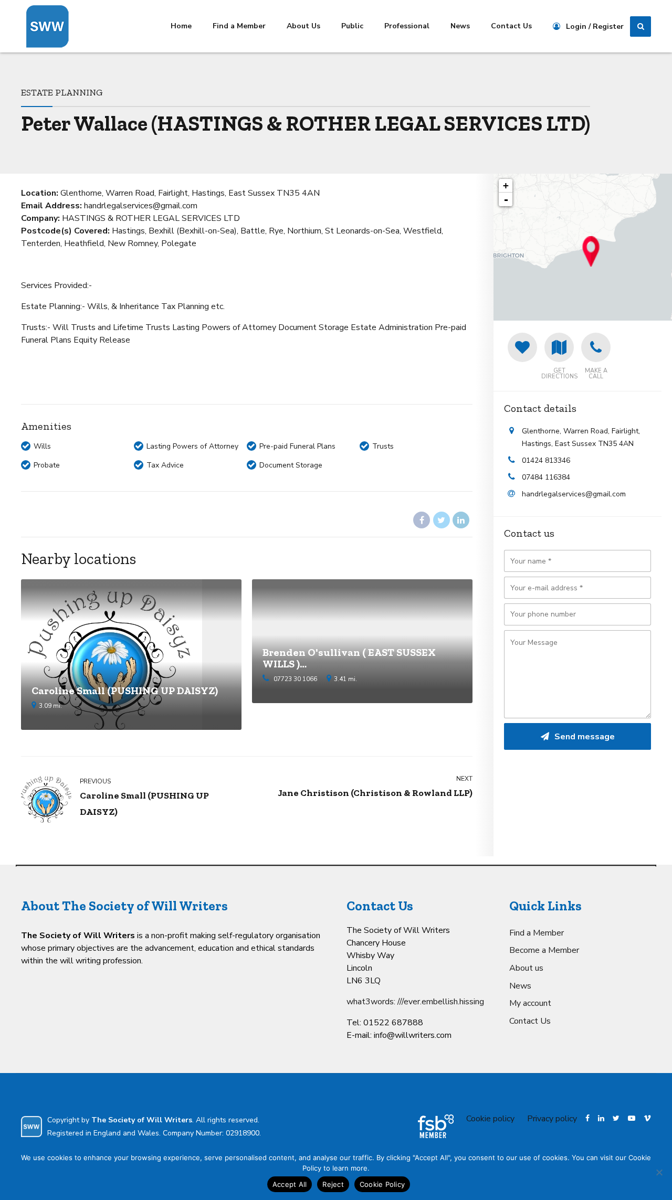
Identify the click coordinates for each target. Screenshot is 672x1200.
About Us (303, 26)
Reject (333, 1184)
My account (530, 1003)
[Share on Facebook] (421, 520)
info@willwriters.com (413, 1035)
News (460, 26)
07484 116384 (546, 477)
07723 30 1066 (295, 679)
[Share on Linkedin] (461, 520)
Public (352, 26)
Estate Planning (62, 92)
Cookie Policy (382, 1184)
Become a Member (544, 950)
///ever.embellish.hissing (440, 1001)
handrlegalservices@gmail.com (574, 494)
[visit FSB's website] (436, 1126)
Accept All (289, 1184)
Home (181, 26)
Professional (406, 26)
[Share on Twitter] (441, 520)
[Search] (640, 26)
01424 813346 (546, 460)
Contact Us (511, 26)
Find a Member (239, 26)
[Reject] (659, 1172)
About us (526, 968)
